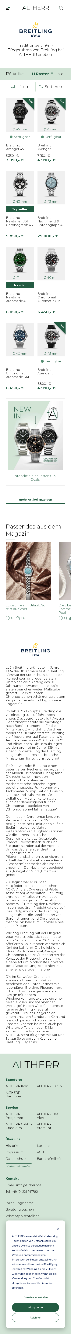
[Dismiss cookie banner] (57, 1228)
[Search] (61, 8)
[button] (52, 8)
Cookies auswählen (35, 1297)
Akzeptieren (35, 1307)
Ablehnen (35, 1317)
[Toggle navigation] (8, 8)
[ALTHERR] (35, 7)
